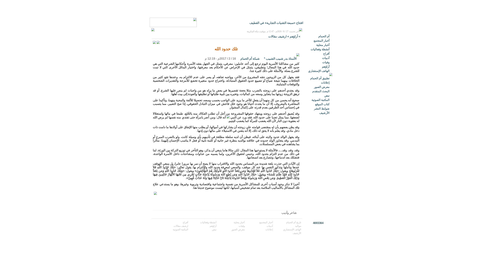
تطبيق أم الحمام (319, 78)
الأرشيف (324, 112)
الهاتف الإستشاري (318, 70)
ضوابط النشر (321, 108)
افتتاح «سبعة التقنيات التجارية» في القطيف (276, 22)
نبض (326, 95)
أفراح (326, 53)
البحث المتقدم (320, 91)
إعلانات (325, 82)
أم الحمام (323, 36)
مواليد (298, 226)
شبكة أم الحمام (249, 58)
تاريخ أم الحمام (293, 222)
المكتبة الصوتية (320, 99)
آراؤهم (325, 66)
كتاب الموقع (322, 104)
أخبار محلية (322, 44)
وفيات (325, 62)
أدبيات (325, 57)
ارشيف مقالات (277, 36)
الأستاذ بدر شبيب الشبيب (281, 58)
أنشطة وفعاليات (320, 49)
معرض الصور (321, 86)
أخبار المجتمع (321, 40)
